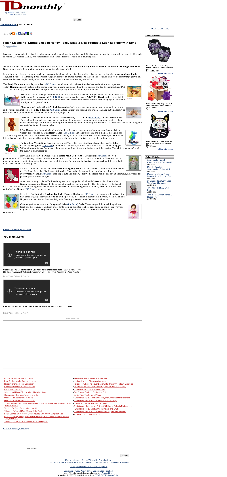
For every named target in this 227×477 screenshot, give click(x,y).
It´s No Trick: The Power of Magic (87, 395)
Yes (24, 276)
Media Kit (90, 462)
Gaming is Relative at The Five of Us (19, 387)
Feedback (109, 471)
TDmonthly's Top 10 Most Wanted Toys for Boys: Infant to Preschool (102, 398)
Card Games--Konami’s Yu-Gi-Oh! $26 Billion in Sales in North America (103, 406)
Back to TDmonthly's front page (16, 429)
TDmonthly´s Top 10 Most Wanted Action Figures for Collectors (100, 412)
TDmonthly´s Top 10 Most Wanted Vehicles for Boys (95, 401)
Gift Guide (50, 84)
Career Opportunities (95, 471)
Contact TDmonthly (90, 460)
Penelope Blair (11, 46)
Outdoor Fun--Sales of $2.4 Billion (18, 398)
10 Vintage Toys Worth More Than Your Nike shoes (159, 182)
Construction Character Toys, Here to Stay (21, 395)
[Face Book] (19, 34)
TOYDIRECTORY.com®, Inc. (107, 475)
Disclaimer (68, 471)
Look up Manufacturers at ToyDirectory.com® (88, 467)
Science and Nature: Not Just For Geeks (90, 403)
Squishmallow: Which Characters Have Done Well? (159, 161)
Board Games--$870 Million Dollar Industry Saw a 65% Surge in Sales (33, 414)
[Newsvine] (28, 34)
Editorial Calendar (56, 462)
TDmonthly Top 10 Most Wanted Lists (89, 389)
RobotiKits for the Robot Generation (19, 384)
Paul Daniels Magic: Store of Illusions (20, 381)
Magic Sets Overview (13, 389)
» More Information (165, 73)
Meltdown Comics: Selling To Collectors (90, 378)
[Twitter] (16, 34)
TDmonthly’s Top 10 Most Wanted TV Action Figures (26, 421)
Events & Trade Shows (74, 462)
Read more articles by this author (17, 230)
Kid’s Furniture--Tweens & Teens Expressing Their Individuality (100, 387)
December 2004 (8, 24)
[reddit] (31, 34)
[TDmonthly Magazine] (33, 15)
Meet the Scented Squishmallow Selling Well (158, 168)
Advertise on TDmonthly (160, 29)
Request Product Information (107, 462)
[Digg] (22, 34)
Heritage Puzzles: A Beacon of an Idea (90, 381)
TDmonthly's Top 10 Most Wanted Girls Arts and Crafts (96, 409)
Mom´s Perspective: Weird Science (19, 378)
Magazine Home (72, 460)
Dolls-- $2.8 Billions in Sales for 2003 (19, 401)
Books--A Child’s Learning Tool (87, 414)
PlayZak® (124, 462)
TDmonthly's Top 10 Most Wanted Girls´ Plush (23, 411)
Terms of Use (107, 473)
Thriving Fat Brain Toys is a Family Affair (21, 408)
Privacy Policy (80, 471)
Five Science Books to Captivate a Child (90, 392)
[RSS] (13, 34)
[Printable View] (10, 34)
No (28, 276)
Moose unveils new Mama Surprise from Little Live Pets (159, 175)
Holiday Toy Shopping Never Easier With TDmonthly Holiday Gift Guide (103, 384)
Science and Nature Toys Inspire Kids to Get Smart (25, 392)
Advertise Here (105, 460)
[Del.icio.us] (25, 34)
